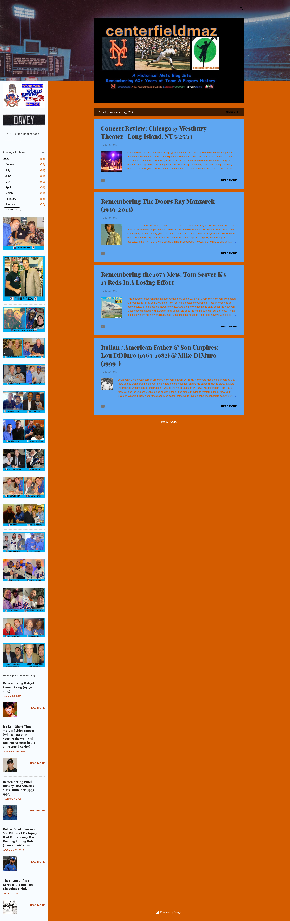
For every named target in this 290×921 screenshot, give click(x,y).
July (7, 170)
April (8, 187)
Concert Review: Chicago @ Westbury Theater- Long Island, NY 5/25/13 (153, 132)
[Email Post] (103, 181)
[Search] (241, 9)
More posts (169, 421)
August (9, 164)
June (8, 176)
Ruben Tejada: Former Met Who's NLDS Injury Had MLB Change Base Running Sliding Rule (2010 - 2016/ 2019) (20, 837)
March (9, 193)
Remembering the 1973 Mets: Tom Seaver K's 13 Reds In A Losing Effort (163, 278)
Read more (229, 180)
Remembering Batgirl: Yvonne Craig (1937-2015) (19, 687)
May (7, 181)
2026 (6, 158)
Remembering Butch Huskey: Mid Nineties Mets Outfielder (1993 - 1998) (19, 788)
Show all (232, 112)
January (10, 204)
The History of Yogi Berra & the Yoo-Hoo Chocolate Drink (18, 885)
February (10, 198)
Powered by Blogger (170, 912)
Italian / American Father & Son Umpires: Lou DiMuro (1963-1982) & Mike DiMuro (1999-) (160, 355)
